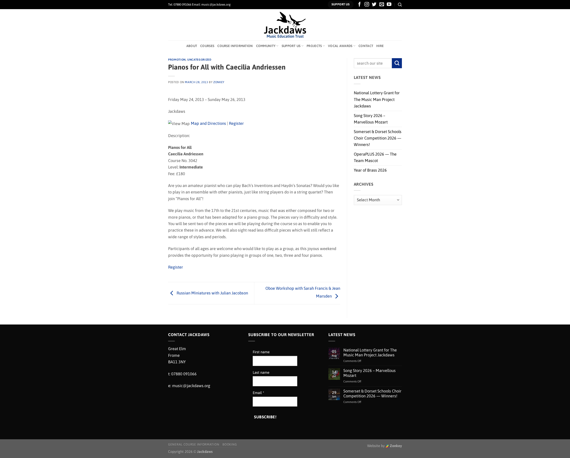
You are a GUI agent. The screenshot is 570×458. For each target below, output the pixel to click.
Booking (229, 444)
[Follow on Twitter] (374, 4)
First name (261, 352)
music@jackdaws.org (191, 385)
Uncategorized (199, 59)
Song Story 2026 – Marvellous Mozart (371, 118)
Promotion (177, 59)
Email (258, 393)
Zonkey (395, 446)
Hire (380, 46)
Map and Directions (208, 123)
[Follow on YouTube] (389, 4)
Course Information (235, 46)
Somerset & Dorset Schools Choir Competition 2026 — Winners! (377, 138)
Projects (314, 46)
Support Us (291, 46)
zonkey (218, 82)
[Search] (400, 4)
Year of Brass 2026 (370, 170)
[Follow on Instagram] (366, 4)
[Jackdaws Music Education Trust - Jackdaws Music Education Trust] (285, 24)
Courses (207, 46)
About (191, 46)
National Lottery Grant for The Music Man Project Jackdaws (377, 99)
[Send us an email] (381, 4)
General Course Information (193, 444)
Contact (365, 46)
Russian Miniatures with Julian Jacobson (212, 292)
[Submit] (397, 63)
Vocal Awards (340, 46)
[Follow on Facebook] (359, 4)
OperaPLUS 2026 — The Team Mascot (375, 157)
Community (266, 46)
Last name (261, 372)
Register (236, 123)
